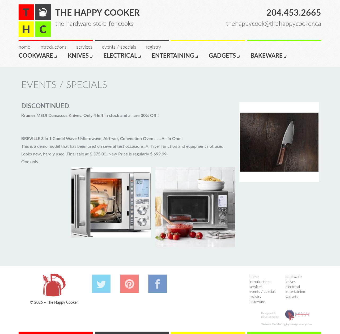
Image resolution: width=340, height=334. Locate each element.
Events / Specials (119, 47)
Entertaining (173, 56)
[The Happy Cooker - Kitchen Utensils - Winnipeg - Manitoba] (35, 20)
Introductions (53, 47)
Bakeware (266, 56)
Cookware (36, 56)
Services (84, 47)
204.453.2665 (293, 13)
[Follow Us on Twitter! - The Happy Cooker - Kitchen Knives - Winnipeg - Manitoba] (101, 290)
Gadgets (222, 56)
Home (24, 47)
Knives (78, 56)
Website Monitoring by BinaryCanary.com (286, 324)
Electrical (120, 56)
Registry (153, 47)
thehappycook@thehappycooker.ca (273, 24)
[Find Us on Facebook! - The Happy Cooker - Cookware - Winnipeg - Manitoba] (157, 290)
